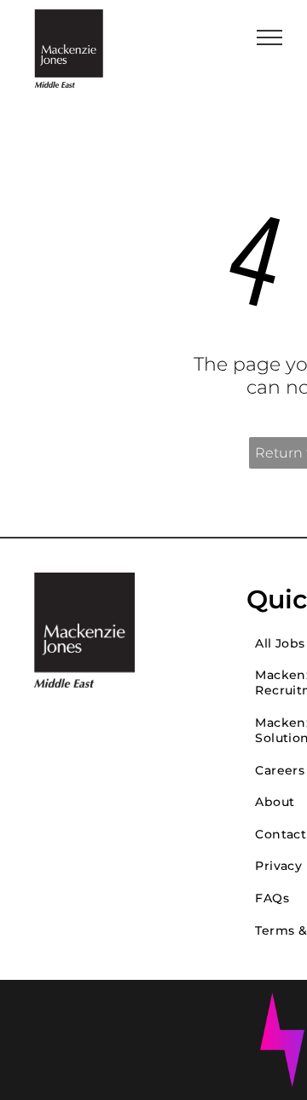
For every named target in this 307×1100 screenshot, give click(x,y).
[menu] (269, 37)
